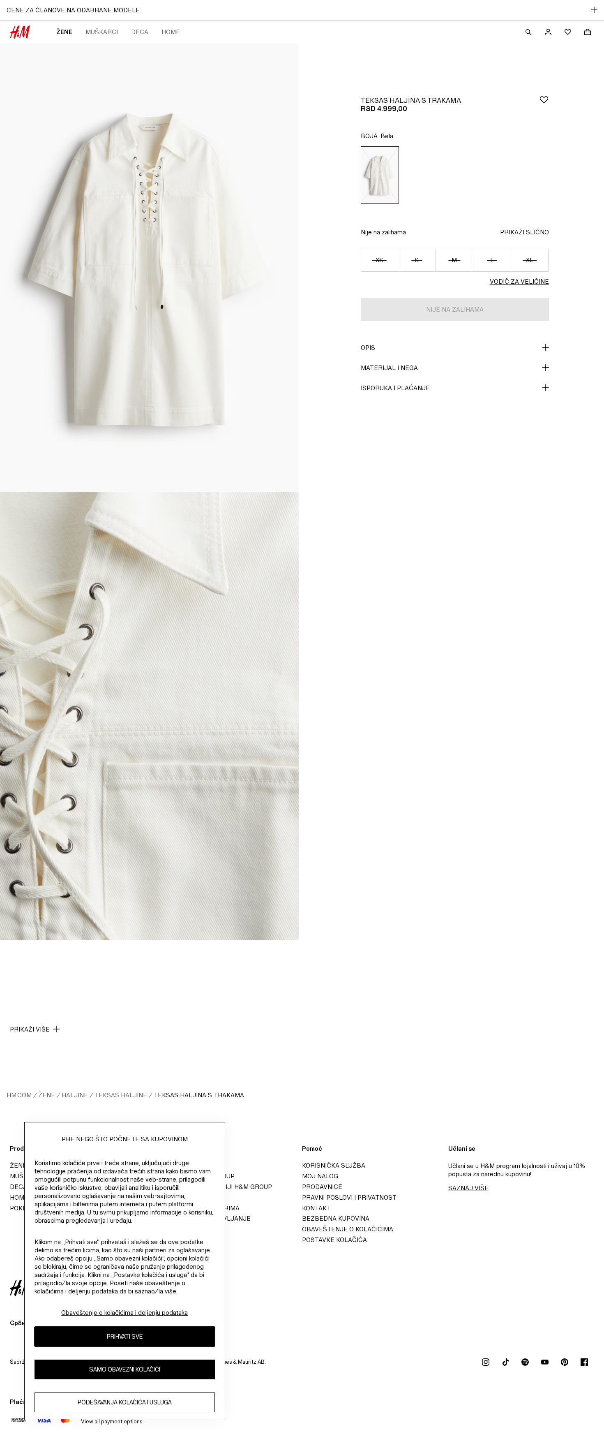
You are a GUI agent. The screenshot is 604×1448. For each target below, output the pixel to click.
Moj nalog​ (320, 1176)
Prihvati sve (125, 1336)
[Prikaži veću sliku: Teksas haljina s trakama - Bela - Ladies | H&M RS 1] (149, 268)
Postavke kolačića (334, 1239)
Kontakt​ (316, 1208)
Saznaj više (468, 1187)
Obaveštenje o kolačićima (347, 1229)
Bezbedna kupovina (335, 1218)
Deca (139, 31)
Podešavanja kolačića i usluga (125, 1402)
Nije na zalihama (383, 232)
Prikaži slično (524, 232)
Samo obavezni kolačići (124, 1369)
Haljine (75, 1095)
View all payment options (111, 1421)
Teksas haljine (121, 1095)
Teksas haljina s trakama (199, 1095)
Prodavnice (322, 1186)
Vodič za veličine (519, 281)
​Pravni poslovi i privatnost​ (349, 1197)
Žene (64, 31)
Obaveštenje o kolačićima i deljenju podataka (124, 1312)
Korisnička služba (333, 1165)
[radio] (380, 175)
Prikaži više (30, 1029)
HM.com (19, 1095)
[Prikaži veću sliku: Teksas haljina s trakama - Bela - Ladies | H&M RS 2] (149, 716)
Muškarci (101, 31)
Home (170, 31)
